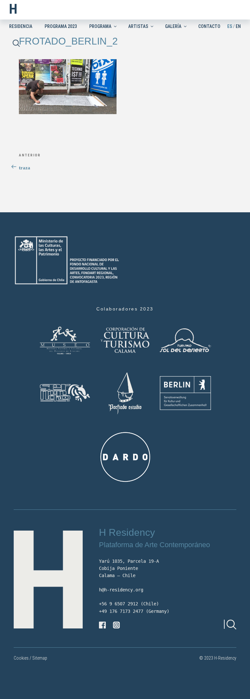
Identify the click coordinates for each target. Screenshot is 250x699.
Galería (173, 26)
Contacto (209, 26)
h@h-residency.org (121, 589)
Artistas (138, 26)
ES (229, 26)
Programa (100, 26)
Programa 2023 (61, 26)
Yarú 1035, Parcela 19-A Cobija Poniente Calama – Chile (129, 568)
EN (238, 26)
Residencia (20, 26)
